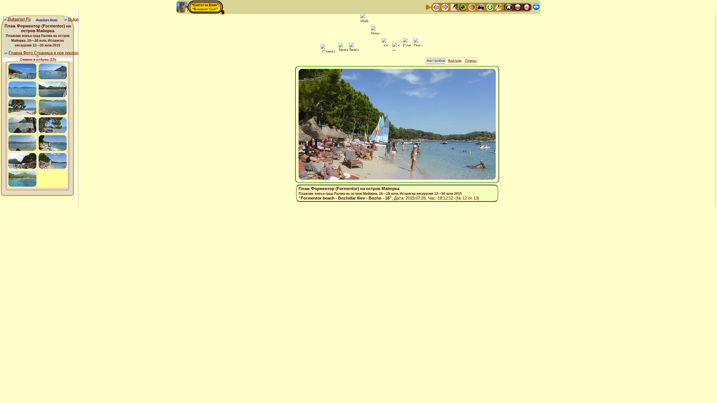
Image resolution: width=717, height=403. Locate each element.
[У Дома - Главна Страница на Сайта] (508, 6)
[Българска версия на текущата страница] (77, 19)
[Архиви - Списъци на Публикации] (454, 6)
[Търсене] (498, 6)
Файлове (455, 61)
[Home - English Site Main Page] (526, 6)
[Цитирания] (463, 6)
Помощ (470, 61)
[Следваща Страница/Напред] (445, 6)
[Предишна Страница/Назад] (436, 6)
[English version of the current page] (17, 19)
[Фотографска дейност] (481, 6)
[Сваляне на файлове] (489, 6)
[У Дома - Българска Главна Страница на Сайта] (517, 6)
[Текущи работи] (472, 6)
